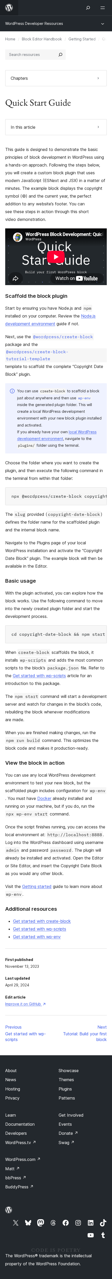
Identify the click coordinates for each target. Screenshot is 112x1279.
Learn (10, 1115)
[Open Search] (88, 8)
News (10, 1079)
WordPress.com (23, 1159)
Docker (44, 798)
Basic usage (20, 581)
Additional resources (31, 909)
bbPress (15, 1177)
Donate (68, 1133)
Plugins (65, 1089)
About (11, 1070)
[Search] (60, 54)
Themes (66, 1079)
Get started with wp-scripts (39, 675)
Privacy (12, 1098)
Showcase (69, 1070)
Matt (12, 1168)
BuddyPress (19, 1186)
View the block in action (35, 763)
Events (65, 1124)
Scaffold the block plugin (36, 296)
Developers (16, 1133)
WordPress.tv (20, 1142)
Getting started (37, 886)
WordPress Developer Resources (34, 23)
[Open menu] (103, 8)
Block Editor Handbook (42, 39)
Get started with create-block (42, 921)
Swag (66, 1142)
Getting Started (82, 39)
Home (10, 39)
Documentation (20, 1124)
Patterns (67, 1098)
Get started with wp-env (37, 936)
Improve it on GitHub (25, 1004)
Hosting (12, 1089)
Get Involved (71, 1115)
